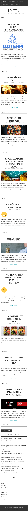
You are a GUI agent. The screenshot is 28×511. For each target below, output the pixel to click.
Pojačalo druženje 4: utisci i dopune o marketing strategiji (14, 392)
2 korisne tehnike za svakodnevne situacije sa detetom (12, 468)
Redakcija (14, 32)
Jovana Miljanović (11, 1)
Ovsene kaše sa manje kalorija (7, 470)
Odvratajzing (5, 4)
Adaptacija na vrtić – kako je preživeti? (9, 464)
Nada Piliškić (5, 232)
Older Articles (7, 431)
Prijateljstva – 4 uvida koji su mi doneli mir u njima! (14, 360)
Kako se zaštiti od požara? (14, 79)
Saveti (4, 198)
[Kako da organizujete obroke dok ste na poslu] (14, 331)
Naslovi (4, 1)
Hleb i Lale (18, 4)
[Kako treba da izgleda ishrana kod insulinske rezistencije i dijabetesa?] (14, 290)
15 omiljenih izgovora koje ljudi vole (9, 473)
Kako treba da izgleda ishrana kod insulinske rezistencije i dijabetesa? (14, 278)
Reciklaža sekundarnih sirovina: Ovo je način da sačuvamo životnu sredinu (14, 162)
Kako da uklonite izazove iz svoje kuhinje (10, 466)
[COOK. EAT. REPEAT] (14, 248)
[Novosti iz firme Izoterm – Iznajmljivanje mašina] (14, 43)
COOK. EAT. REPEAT (14, 238)
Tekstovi (14, 10)
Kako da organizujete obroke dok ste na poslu (14, 319)
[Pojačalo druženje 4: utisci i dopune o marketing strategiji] (14, 404)
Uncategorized (6, 71)
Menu (2, 18)
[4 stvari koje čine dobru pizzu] (14, 130)
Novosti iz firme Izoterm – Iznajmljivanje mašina (14, 27)
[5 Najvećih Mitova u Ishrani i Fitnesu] (14, 214)
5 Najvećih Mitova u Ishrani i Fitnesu (14, 206)
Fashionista (11, 509)
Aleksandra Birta (5, 481)
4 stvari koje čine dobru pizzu (14, 119)
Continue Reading (14, 67)
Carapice (12, 4)
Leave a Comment (21, 32)
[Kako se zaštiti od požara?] (14, 89)
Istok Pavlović (20, 1)
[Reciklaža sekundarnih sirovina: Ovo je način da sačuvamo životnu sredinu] (14, 176)
